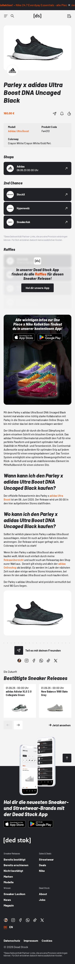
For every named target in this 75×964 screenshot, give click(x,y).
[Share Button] (54, 113)
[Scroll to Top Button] (67, 758)
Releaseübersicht (14, 559)
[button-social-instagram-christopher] (19, 660)
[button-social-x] (56, 660)
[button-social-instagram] (26, 660)
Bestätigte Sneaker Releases (35, 678)
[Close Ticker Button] (69, 5)
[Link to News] (12, 16)
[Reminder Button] (62, 113)
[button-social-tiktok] (48, 660)
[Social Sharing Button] (18, 650)
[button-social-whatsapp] (41, 660)
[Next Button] (18, 725)
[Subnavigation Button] (6, 16)
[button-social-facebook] (34, 660)
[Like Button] (69, 113)
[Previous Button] (8, 725)
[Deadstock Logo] (37, 16)
